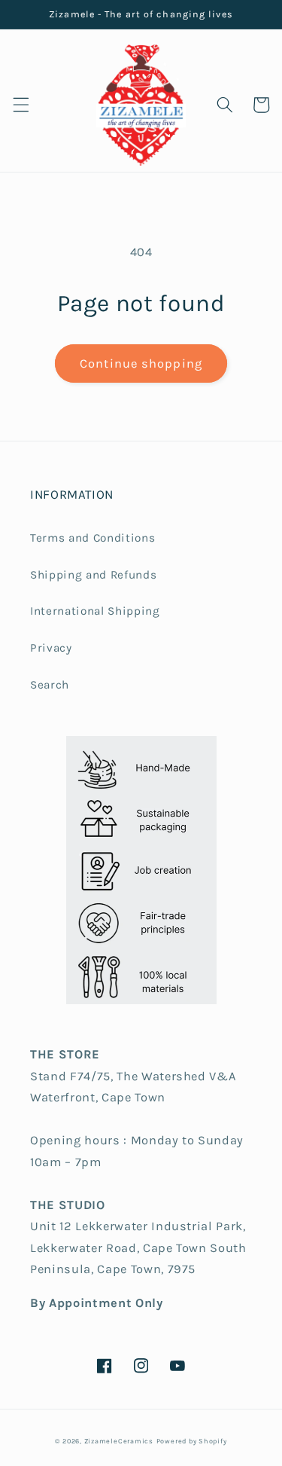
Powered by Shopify (191, 1441)
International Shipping (95, 611)
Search (49, 685)
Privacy (51, 648)
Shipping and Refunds (93, 575)
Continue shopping (141, 363)
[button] (20, 105)
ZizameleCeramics (118, 1441)
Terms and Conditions (92, 538)
